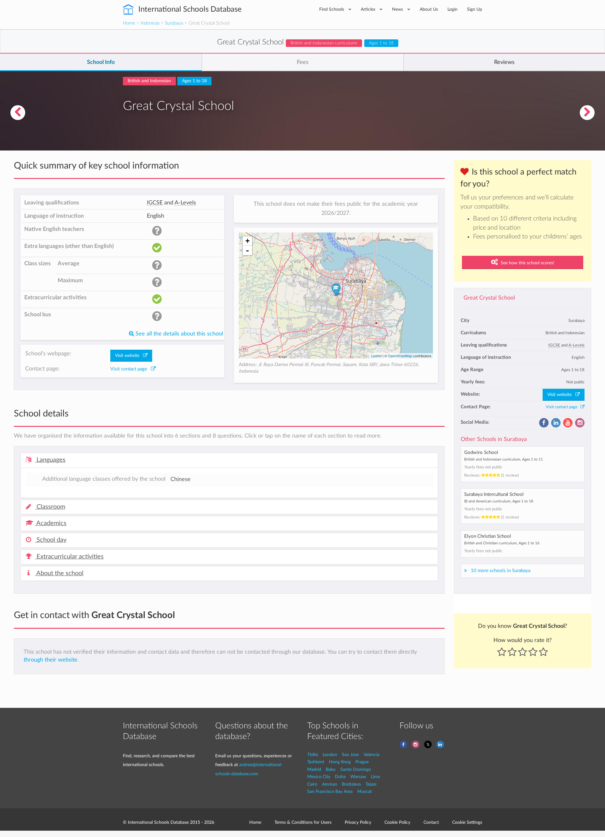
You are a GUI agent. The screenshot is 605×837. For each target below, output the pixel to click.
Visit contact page (563, 407)
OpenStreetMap (400, 355)
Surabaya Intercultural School (494, 494)
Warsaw (358, 776)
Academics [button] (50, 523)
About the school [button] (59, 573)
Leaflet (376, 355)
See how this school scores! (526, 263)
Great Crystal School (489, 298)
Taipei (371, 784)
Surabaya (174, 23)
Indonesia (150, 23)
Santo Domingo (355, 769)
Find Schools (332, 9)
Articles (369, 9)
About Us (429, 9)
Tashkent (315, 762)
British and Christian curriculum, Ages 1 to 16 (501, 543)
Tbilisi (312, 754)
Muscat (364, 791)
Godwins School (481, 452)
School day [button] (50, 540)
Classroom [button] (50, 507)
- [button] (247, 250)
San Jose (350, 754)
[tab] (229, 460)
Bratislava (351, 784)
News (398, 9)
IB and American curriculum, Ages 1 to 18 (498, 501)
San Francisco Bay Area (330, 791)
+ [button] (247, 241)
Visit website (561, 395)
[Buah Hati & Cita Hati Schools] (17, 112)
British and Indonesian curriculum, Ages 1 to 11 (503, 459)
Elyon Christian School (487, 536)
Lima (375, 776)
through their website (51, 659)
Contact (431, 822)
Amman (329, 784)
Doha (340, 776)
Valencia (371, 754)
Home (129, 23)
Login (452, 9)
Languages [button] (50, 460)
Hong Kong (340, 762)
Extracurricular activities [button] (69, 556)
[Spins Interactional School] (587, 112)
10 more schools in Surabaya (500, 570)
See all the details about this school (178, 333)
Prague (362, 762)
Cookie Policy (397, 822)
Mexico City (318, 776)
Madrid (314, 769)
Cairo (312, 784)
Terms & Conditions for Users (302, 822)
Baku (331, 769)
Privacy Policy (358, 822)
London (330, 754)
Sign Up (474, 9)
